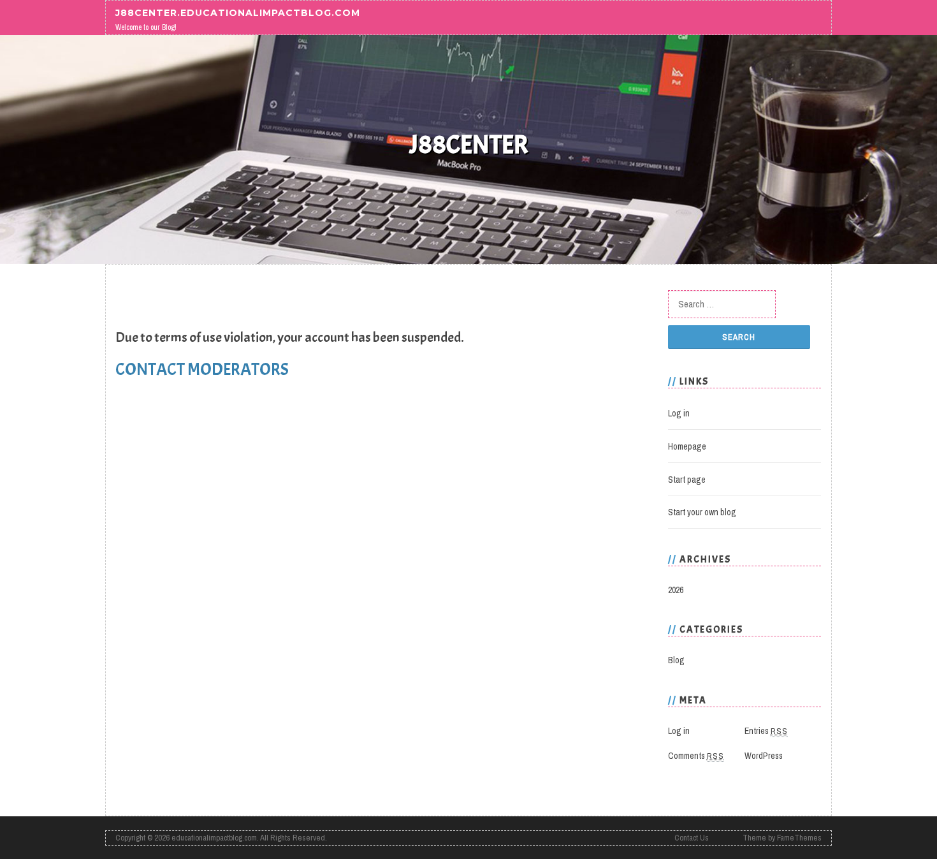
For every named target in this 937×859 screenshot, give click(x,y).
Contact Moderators (202, 369)
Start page (687, 479)
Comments (696, 755)
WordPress (764, 755)
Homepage (687, 446)
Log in (679, 413)
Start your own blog (702, 512)
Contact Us (691, 837)
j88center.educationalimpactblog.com (237, 12)
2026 (675, 590)
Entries (766, 731)
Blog (676, 660)
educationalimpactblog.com (214, 837)
